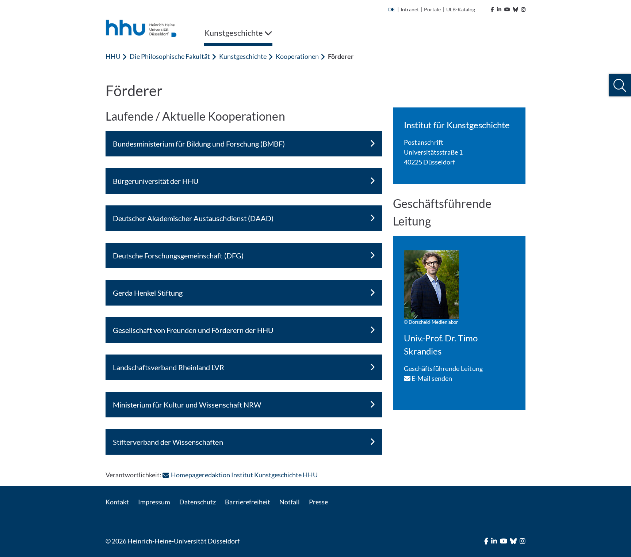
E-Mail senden (431, 378)
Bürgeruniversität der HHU (156, 181)
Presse (318, 502)
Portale (432, 9)
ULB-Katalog (460, 9)
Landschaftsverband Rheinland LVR (169, 367)
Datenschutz (197, 502)
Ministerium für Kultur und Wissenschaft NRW (187, 404)
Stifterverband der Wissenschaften (168, 441)
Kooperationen (297, 56)
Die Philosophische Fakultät (170, 56)
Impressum (154, 502)
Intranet (410, 9)
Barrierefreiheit (247, 502)
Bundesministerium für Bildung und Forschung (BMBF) (199, 143)
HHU (113, 56)
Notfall (289, 502)
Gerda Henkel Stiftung (148, 292)
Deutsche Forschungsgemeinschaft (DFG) (178, 255)
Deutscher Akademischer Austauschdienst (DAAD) (193, 218)
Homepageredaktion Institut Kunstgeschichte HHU (244, 475)
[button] (620, 85)
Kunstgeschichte (243, 56)
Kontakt (117, 502)
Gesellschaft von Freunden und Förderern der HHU (193, 330)
